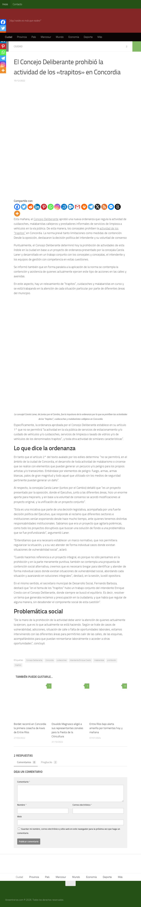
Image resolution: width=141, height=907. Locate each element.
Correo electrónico (82, 805)
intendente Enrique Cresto (80, 660)
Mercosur (46, 37)
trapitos (18, 665)
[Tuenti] (64, 207)
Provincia (22, 37)
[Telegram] (91, 207)
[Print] (84, 207)
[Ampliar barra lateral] (136, 46)
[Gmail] (77, 207)
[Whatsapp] (51, 207)
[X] (98, 207)
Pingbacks (48, 762)
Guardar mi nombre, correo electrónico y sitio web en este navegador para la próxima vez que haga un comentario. (68, 831)
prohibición (111, 660)
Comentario (23, 782)
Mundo (60, 37)
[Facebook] (17, 207)
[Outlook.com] (71, 207)
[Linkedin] (37, 207)
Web (19, 816)
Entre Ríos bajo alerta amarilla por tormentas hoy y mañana (106, 728)
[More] (17, 213)
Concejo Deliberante (46, 219)
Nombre (22, 805)
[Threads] (118, 207)
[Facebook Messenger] (111, 207)
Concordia (49, 660)
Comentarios (26, 762)
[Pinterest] (44, 207)
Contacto (17, 4)
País (33, 37)
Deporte (88, 37)
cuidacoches (62, 660)
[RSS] (104, 207)
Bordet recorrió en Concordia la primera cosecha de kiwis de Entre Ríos (30, 728)
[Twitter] (24, 207)
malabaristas (99, 660)
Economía (73, 37)
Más (99, 37)
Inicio (5, 4)
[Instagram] (57, 207)
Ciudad (8, 37)
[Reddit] (31, 207)
